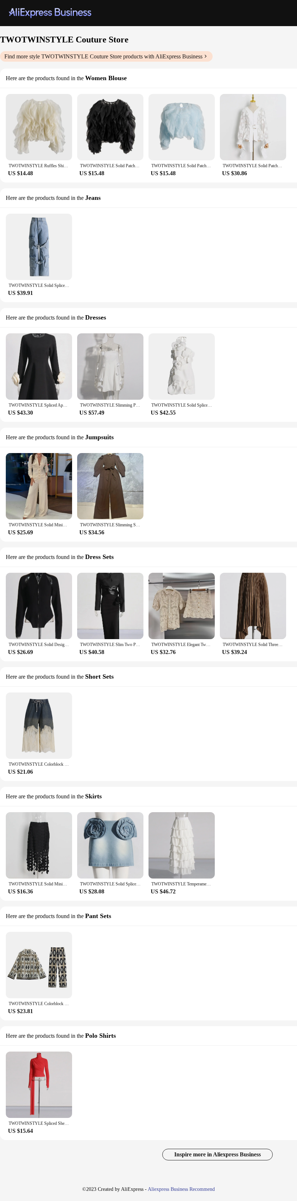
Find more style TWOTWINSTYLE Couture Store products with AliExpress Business (103, 56)
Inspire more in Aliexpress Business (217, 1154)
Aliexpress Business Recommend (181, 1189)
